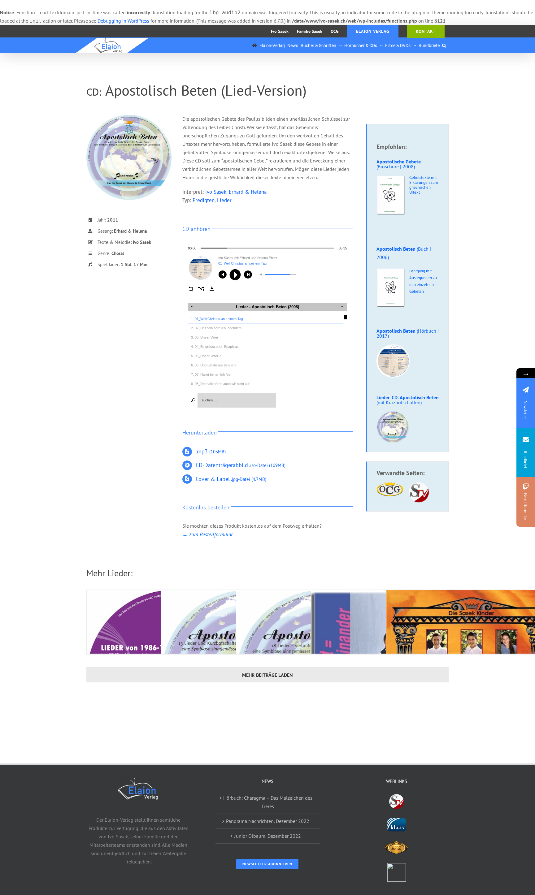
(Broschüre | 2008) (398, 164)
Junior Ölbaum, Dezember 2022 (267, 836)
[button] (444, 45)
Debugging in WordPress (123, 21)
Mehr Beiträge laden (267, 675)
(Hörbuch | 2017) (407, 333)
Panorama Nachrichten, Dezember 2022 (267, 821)
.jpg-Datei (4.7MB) (231, 479)
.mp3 (211, 451)
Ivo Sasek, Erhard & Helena (236, 191)
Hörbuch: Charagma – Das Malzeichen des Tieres (267, 802)
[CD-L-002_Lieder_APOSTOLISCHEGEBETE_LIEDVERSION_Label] (129, 117)
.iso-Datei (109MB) (240, 465)
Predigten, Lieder (212, 200)
